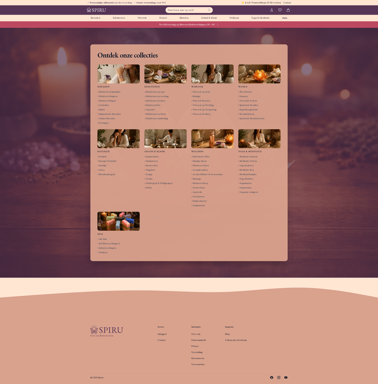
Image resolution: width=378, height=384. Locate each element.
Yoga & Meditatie (260, 17)
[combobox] (189, 10)
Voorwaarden (198, 364)
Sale (284, 18)
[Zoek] (209, 10)
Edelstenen (119, 17)
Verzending (197, 352)
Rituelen (184, 17)
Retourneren (197, 358)
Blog (227, 334)
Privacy (194, 346)
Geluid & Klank (209, 17)
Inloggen (162, 334)
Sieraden (95, 17)
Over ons (195, 334)
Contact (287, 2)
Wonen (163, 17)
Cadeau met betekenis (236, 340)
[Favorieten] (280, 10)
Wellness (234, 17)
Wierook (142, 17)
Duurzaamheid (198, 340)
